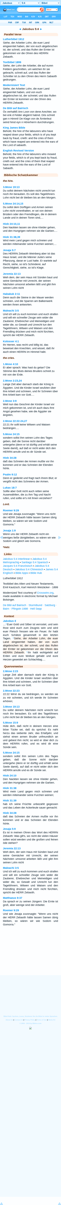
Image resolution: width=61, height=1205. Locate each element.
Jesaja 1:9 (9, 530)
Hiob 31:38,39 (11, 237)
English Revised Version (18, 150)
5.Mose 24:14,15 (13, 203)
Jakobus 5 (9, 620)
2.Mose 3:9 (10, 400)
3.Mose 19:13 (11, 187)
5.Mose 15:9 (10, 722)
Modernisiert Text (14, 85)
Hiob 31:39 (9, 800)
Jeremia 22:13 (12, 273)
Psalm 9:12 (10, 474)
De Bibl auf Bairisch (15, 108)
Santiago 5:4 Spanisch (34, 562)
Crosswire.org (45, 592)
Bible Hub (36, 572)
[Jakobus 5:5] (57, 544)
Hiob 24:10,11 (11, 223)
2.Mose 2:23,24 (12, 380)
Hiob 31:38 (9, 788)
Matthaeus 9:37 (12, 897)
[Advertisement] (30, 957)
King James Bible (14, 127)
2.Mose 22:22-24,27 (15, 421)
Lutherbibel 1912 (13, 39)
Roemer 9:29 (11, 510)
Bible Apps (21, 572)
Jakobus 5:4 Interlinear (16, 558)
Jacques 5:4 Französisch (17, 565)
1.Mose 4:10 (10, 364)
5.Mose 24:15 (11, 434)
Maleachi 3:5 (11, 310)
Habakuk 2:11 (11, 293)
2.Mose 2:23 (10, 671)
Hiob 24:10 (9, 775)
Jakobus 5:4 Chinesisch (29, 569)
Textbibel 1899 (12, 62)
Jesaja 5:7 (9, 250)
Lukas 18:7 (10, 487)
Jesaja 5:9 (9, 828)
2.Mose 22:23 (11, 690)
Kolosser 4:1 (11, 341)
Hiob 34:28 (9, 457)
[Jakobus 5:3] (3, 544)
